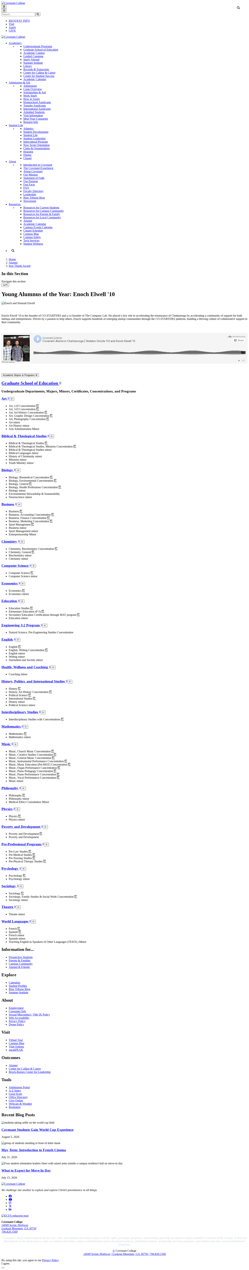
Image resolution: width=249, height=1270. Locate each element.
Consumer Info (17, 1011)
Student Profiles (18, 985)
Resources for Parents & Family (41, 214)
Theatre (7, 907)
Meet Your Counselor (35, 118)
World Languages (15, 921)
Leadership (29, 194)
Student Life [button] (16, 125)
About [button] (12, 161)
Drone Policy (16, 1024)
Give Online (16, 1100)
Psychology (10, 868)
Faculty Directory (33, 191)
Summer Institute (33, 62)
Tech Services (31, 240)
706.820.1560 (9, 1231)
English (7, 639)
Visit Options (16, 1046)
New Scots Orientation (36, 145)
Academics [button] (15, 43)
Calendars (14, 982)
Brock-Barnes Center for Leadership (30, 1072)
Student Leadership (34, 138)
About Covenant (32, 171)
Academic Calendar (34, 79)
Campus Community (21, 963)
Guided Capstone (33, 56)
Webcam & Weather (20, 1103)
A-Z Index (15, 1090)
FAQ (26, 187)
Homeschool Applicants (37, 102)
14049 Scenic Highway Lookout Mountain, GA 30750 (18, 1227)
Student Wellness (33, 243)
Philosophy (10, 788)
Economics (9, 583)
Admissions (30, 85)
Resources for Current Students (41, 207)
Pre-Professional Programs (21, 844)
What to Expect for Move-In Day (26, 1170)
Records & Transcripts (36, 69)
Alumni (27, 220)
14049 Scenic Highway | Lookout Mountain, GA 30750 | (116, 1254)
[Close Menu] (4, 10)
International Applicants (37, 108)
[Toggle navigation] (5, 285)
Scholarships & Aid (34, 92)
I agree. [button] (5, 1263)
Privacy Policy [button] (50, 1260)
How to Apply (31, 99)
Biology (7, 470)
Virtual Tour (16, 1040)
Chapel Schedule (33, 230)
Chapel (27, 158)
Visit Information (33, 115)
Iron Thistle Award (19, 265)
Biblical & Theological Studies (24, 436)
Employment (16, 1008)
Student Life (30, 135)
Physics (7, 809)
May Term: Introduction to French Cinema (33, 1150)
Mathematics (11, 726)
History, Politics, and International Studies (33, 681)
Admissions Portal (19, 1087)
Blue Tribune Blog (34, 197)
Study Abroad (31, 59)
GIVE (12, 30)
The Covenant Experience (38, 168)
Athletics (28, 128)
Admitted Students (34, 112)
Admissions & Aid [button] (19, 82)
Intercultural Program (35, 141)
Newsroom (29, 201)
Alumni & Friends (19, 967)
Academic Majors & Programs (19, 375)
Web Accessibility (19, 1017)
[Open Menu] (4, 7)
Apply (12, 27)
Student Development (35, 131)
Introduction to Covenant (37, 164)
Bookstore (15, 1107)
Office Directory (18, 1097)
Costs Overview (32, 89)
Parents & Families (19, 960)
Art (4, 398)
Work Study (30, 95)
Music (6, 744)
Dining (27, 154)
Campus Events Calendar (37, 227)
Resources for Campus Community (43, 210)
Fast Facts (29, 184)
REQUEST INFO (19, 20)
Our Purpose (30, 181)
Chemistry (9, 541)
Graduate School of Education (40, 49)
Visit (11, 24)
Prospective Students (21, 957)
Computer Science (15, 566)
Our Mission (30, 174)
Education (9, 601)
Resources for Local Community (42, 217)
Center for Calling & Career (39, 72)
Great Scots (15, 1093)
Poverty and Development (21, 827)
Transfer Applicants (34, 105)
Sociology (9, 886)
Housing (28, 151)
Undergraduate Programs (37, 46)
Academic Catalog (34, 52)
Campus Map (31, 233)
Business (8, 504)
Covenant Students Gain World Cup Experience (37, 1130)
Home (12, 259)
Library (27, 66)
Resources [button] (15, 204)
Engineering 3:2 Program (21, 625)
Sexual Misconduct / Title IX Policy (29, 1014)
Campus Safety (32, 237)
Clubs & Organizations (36, 148)
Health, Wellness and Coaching (25, 667)
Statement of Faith (33, 177)
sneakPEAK (16, 1049)
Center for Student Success (38, 76)
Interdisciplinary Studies (20, 712)
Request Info (30, 122)
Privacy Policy (17, 1021)
